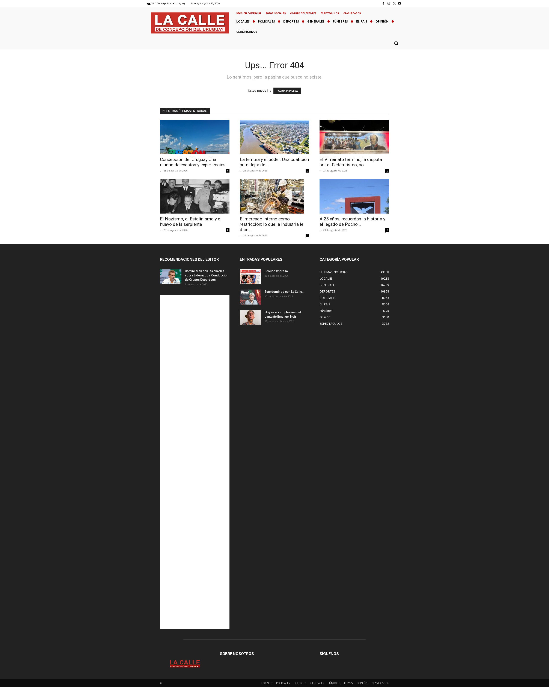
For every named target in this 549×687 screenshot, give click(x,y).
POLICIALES (283, 683)
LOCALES (266, 683)
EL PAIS (348, 683)
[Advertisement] (194, 462)
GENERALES (317, 683)
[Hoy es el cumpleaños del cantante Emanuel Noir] (250, 317)
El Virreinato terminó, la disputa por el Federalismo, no (351, 162)
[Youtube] (399, 3)
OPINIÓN (362, 683)
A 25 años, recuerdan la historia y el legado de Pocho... (352, 221)
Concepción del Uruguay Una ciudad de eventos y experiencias (193, 162)
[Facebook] (383, 3)
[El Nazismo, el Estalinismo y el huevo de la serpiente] (194, 196)
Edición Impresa (276, 271)
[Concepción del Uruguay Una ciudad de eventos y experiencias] (194, 137)
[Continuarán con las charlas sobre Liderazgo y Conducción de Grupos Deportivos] (170, 276)
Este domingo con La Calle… (284, 291)
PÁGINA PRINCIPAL (287, 90)
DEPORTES (300, 683)
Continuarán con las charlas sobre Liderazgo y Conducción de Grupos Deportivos (206, 275)
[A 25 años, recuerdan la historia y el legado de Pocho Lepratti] (354, 196)
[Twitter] (394, 3)
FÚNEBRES (334, 683)
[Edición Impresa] (250, 276)
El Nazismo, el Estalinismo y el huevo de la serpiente (191, 221)
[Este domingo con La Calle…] (250, 297)
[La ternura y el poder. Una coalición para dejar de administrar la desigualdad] (274, 137)
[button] (396, 43)
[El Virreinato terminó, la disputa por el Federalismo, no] (354, 137)
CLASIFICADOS (380, 683)
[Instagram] (388, 3)
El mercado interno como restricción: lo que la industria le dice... (271, 224)
